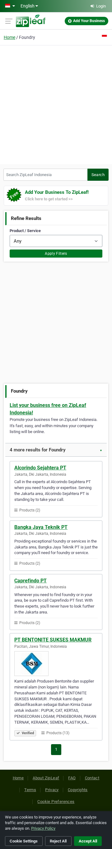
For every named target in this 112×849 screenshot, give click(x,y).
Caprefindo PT (30, 581)
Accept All (88, 841)
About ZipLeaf (46, 778)
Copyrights (78, 789)
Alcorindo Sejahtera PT (40, 468)
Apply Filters (56, 253)
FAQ (72, 778)
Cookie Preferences (55, 801)
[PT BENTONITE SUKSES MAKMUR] (56, 663)
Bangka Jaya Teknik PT (41, 527)
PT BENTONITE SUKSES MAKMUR (52, 640)
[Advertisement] (56, 104)
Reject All (58, 841)
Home (9, 37)
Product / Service (25, 230)
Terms (30, 789)
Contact (92, 778)
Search (98, 174)
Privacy (52, 789)
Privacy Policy (43, 828)
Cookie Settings (24, 841)
